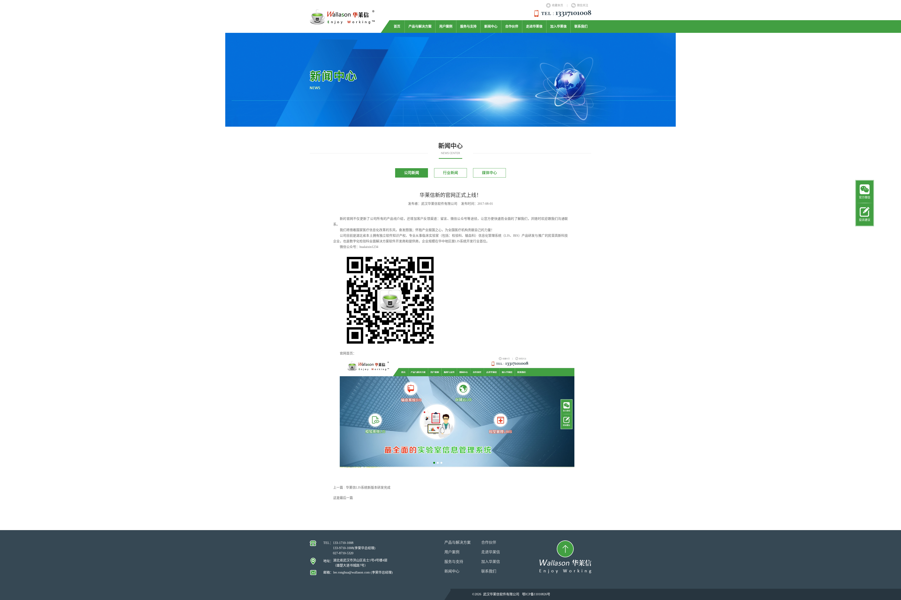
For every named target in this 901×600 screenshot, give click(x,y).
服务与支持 (468, 26)
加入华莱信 (558, 26)
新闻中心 (490, 26)
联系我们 (581, 26)
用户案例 (445, 26)
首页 (397, 26)
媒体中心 (489, 173)
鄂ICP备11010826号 (536, 594)
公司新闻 (411, 173)
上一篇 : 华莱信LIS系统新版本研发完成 (361, 487)
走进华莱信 (534, 26)
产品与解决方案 (420, 26)
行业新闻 (450, 173)
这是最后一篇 (343, 498)
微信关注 (582, 5)
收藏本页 (557, 5)
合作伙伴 (511, 26)
